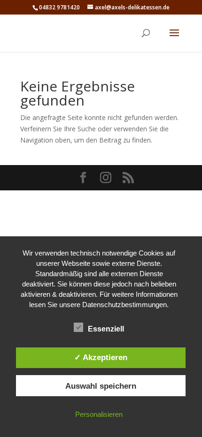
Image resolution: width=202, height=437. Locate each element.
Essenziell (106, 329)
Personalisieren (99, 414)
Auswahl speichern (100, 386)
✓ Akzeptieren (100, 357)
